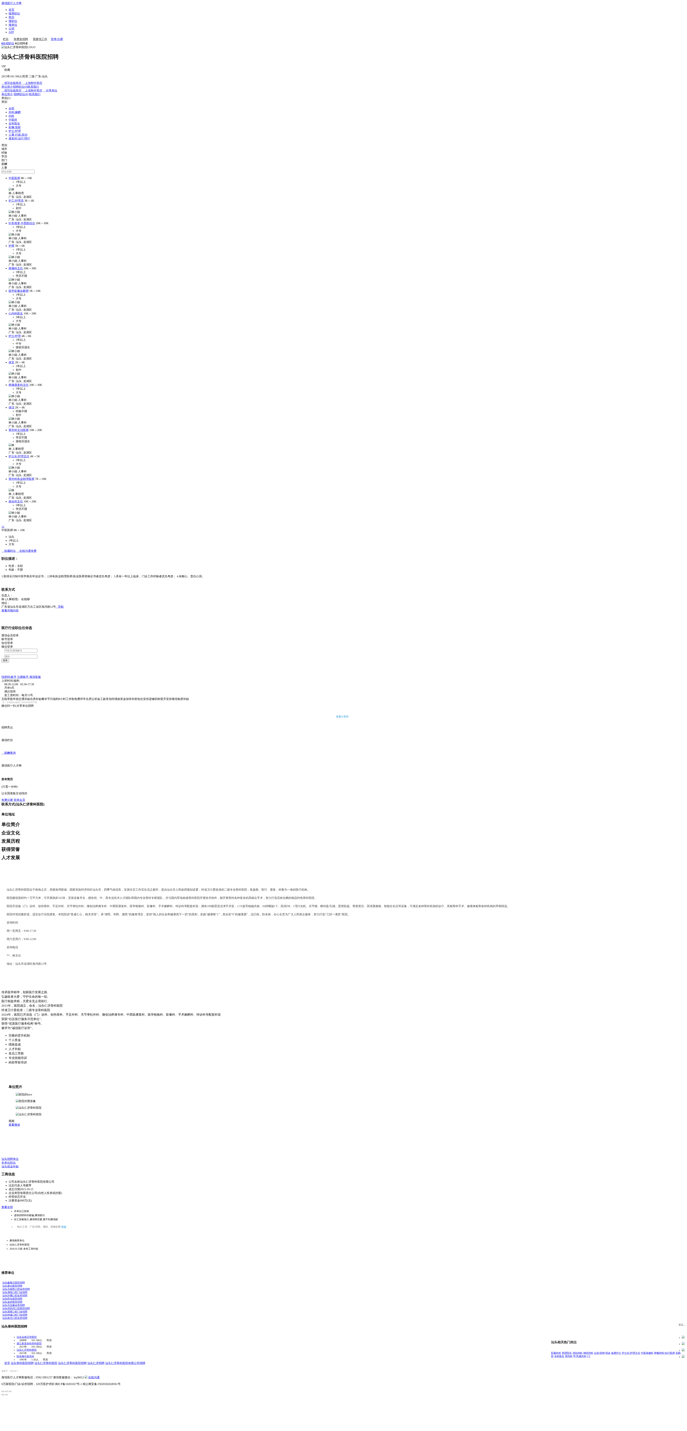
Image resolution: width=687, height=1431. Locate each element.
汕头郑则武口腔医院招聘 (16, 1308)
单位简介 (7, 86)
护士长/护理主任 (19, 456)
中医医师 (14, 178)
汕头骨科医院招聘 (22, 1363)
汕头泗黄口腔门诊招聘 (14, 1311)
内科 (11, 115)
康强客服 (35, 676)
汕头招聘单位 (10, 1158)
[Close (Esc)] (2, 1391)
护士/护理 (15, 130)
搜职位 (13, 21)
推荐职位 (14, 13)
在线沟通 (94, 1377)
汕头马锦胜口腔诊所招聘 (16, 1289)
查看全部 (7, 1207)
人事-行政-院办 (18, 134)
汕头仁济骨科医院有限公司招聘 (125, 1363)
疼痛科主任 (16, 268)
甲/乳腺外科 (579, 1356)
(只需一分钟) (9, 786)
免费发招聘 (21, 39)
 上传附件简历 (32, 83)
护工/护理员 (16, 200)
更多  (682, 1324)
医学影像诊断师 (19, 290)
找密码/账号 (8, 676)
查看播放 (14, 1124)
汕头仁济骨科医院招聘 (72, 1363)
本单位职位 (8, 1162)
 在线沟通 (26, 550)
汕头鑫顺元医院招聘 (13, 1282)
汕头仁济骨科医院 (27, 1350)
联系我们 (33, 86)
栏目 (6, 39)
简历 (11, 17)
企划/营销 (599, 1353)
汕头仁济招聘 (95, 1363)
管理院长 (567, 1353)
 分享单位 (50, 90)
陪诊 (607, 1353)
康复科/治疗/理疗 (19, 138)
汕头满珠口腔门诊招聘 (14, 1292)
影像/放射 (15, 127)
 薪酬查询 (8, 752)
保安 (11, 362)
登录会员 (19, 799)
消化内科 (577, 1353)
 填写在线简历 (11, 83)
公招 (11, 28)
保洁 (11, 407)
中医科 (13, 119)
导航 (60, 606)
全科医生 (14, 123)
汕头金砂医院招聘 (12, 1302)
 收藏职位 (8, 550)
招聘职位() (20, 86)
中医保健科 (647, 1353)
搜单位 (13, 24)
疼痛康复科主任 (19, 384)
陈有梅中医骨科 (25, 1356)
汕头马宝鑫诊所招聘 (13, 1305)
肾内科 (568, 1356)
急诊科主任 (16, 501)
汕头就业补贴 (10, 1166)
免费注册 (7, 799)
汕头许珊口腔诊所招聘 (14, 1295)
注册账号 (23, 676)
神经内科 (588, 1353)
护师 (11, 245)
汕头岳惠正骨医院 (27, 1337)
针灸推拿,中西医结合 (22, 223)
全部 (11, 108)
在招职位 (7, 43)
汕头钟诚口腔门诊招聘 (14, 1315)
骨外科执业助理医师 (21, 478)
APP (11, 32)
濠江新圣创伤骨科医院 (29, 1343)
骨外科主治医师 (19, 430)
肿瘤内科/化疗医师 (664, 1353)
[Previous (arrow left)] (2, 1394)
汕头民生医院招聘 (12, 1298)
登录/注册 (57, 39)
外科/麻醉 (15, 112)
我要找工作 (40, 39)
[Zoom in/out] (10, 1391)
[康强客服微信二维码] (86, 1377)
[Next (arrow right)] (6, 1394)
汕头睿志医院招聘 (12, 1286)
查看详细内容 (10, 610)
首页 (11, 9)
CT (588, 1356)
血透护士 (616, 1353)
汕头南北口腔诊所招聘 (14, 1318)
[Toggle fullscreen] (6, 1391)
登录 (5, 660)
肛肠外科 (556, 1353)
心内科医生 (16, 313)
